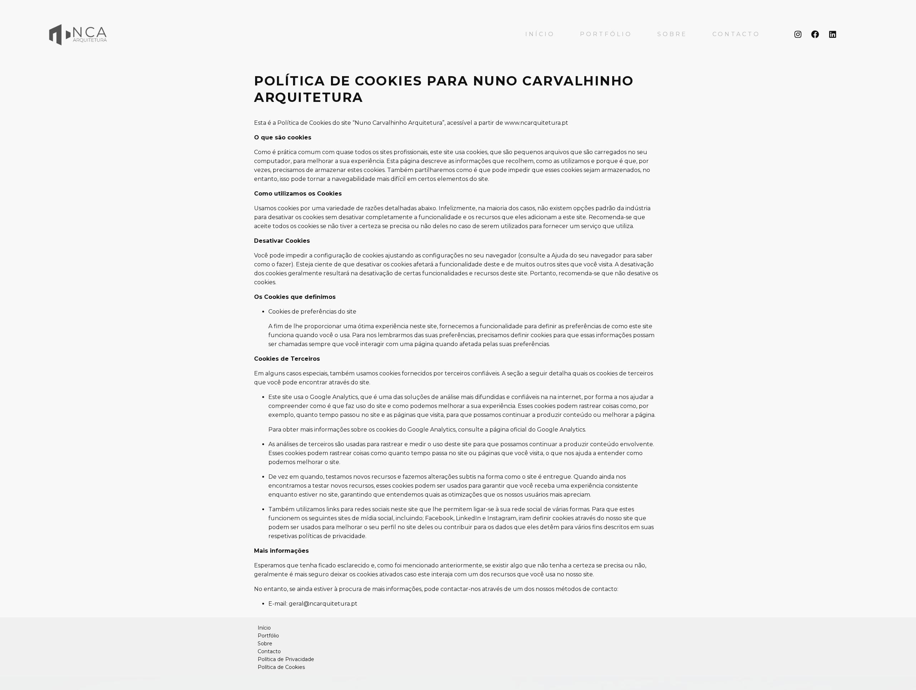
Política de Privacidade (286, 659)
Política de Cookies (281, 667)
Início (540, 34)
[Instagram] (797, 34)
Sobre (672, 34)
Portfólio (606, 34)
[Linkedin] (832, 34)
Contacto (736, 34)
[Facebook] (815, 34)
